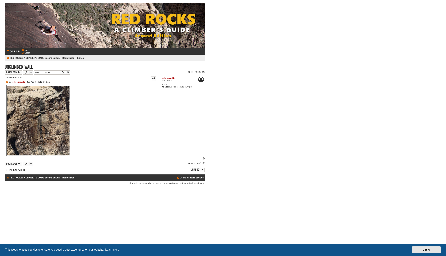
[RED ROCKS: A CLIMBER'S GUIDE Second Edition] (105, 25)
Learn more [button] (112, 249)
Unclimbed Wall (19, 67)
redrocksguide (168, 78)
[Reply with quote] (153, 79)
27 (168, 84)
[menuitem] (25, 50)
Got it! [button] (426, 249)
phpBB (168, 183)
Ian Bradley (146, 183)
